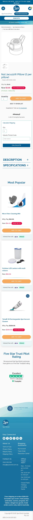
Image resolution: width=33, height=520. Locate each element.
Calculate (16, 145)
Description (12, 159)
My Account (22, 449)
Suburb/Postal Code (9, 135)
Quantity (4, 96)
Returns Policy (7, 451)
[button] (16, 104)
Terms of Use (7, 447)
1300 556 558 (7, 462)
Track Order (22, 451)
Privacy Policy (7, 449)
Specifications (14, 165)
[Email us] (4, 438)
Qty (4, 127)
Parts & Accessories (21, 13)
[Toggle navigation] (3, 8)
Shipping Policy (8, 454)
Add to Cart (21, 98)
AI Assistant (23, 108)
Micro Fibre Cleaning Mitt (11, 214)
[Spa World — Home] (16, 8)
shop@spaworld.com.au (10, 465)
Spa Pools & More (7, 13)
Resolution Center (23, 453)
